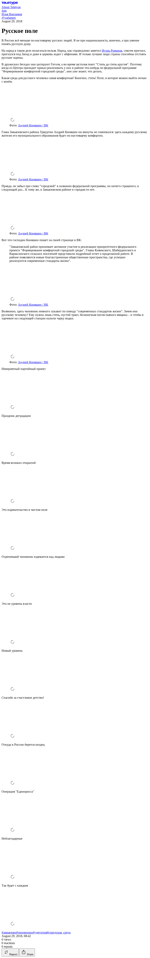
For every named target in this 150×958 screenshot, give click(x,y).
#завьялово (9, 932)
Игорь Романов (112, 50)
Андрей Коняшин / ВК (33, 125)
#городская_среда (59, 932)
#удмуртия (40, 932)
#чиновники (24, 932)
